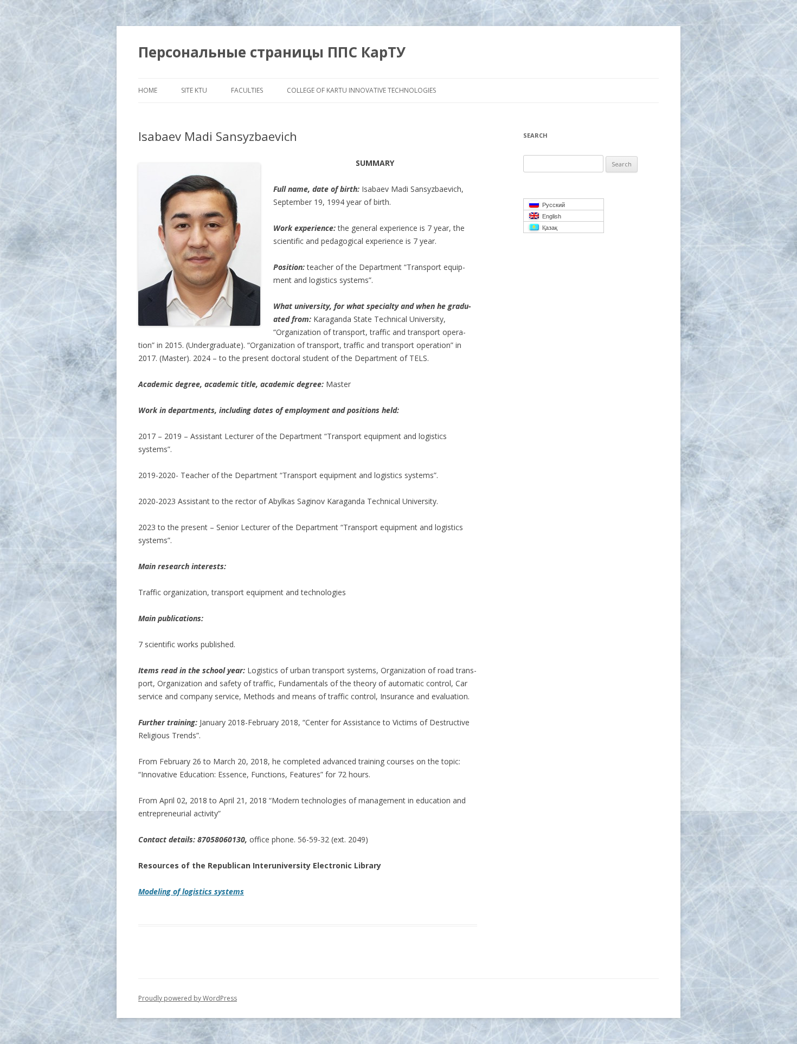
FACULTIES (247, 90)
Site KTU (194, 90)
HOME (147, 90)
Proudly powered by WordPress (187, 998)
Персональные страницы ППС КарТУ (272, 52)
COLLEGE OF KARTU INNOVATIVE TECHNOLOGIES (361, 90)
